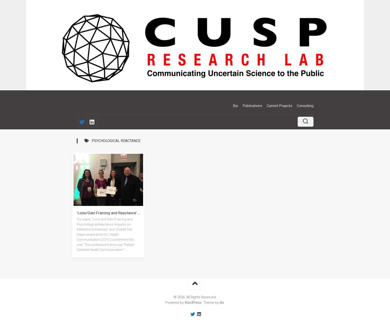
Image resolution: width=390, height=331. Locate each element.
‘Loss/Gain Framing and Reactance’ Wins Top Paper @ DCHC (110, 213)
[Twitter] (82, 122)
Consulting (305, 106)
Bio (235, 106)
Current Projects (279, 106)
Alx (222, 303)
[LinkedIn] (92, 122)
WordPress (193, 303)
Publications (252, 106)
